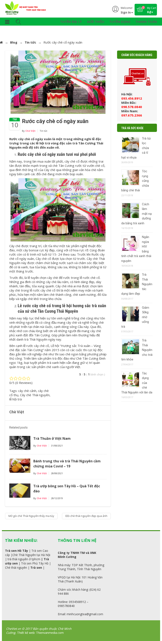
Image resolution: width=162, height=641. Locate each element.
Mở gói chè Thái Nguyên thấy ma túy (31, 516)
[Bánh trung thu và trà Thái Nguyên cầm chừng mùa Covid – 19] (19, 465)
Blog (13, 42)
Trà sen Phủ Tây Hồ (34, 563)
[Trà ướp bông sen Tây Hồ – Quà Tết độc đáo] (19, 490)
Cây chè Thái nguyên (35, 395)
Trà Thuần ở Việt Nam (52, 438)
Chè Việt (30, 130)
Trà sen (36, 568)
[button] (7, 22)
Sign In (126, 12)
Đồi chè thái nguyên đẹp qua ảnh (86, 516)
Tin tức (30, 42)
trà (9, 559)
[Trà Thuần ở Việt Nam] (19, 442)
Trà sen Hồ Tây (16, 551)
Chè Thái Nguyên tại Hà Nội (31, 555)
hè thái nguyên (17, 568)
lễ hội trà (15, 399)
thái (14, 559)
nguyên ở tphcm (28, 559)
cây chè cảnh (27, 391)
